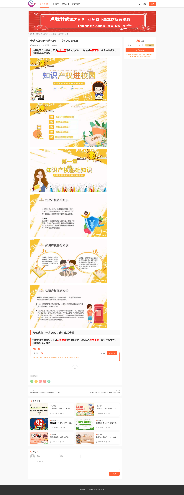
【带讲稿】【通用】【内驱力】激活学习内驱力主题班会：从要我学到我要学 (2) (60, 408)
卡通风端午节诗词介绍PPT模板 (107, 423)
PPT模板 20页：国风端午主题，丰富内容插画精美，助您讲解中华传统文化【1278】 (61, 423)
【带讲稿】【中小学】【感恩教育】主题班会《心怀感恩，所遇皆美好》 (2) (107, 408)
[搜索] (139, 3)
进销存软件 (76, 4)
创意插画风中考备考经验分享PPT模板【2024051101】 (61, 437)
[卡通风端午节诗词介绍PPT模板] (85, 424)
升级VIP (149, 45)
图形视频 (56, 4)
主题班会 (33, 376)
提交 (114, 474)
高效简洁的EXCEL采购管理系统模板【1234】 (45, 392)
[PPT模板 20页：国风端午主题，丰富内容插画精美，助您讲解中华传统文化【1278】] (39, 424)
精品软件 (65, 4)
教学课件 (47, 45)
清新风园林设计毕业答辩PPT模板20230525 (105, 392)
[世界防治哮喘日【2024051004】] (85, 438)
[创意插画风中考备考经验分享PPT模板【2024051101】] (39, 438)
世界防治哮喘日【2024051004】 (107, 437)
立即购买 (112, 353)
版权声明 (82, 490)
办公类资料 (44, 4)
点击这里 (61, 50)
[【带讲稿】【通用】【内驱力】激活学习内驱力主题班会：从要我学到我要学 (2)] (39, 409)
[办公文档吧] (32, 3)
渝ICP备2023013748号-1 (96, 490)
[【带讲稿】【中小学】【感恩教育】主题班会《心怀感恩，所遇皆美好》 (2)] (85, 409)
